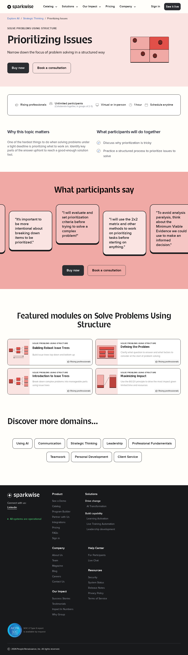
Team (55, 560)
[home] (20, 6)
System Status (96, 582)
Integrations (59, 522)
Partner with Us (61, 517)
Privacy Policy (96, 593)
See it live (172, 6)
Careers (56, 576)
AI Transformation (96, 506)
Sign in (155, 6)
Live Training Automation (101, 524)
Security (92, 577)
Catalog (56, 506)
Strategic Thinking (33, 18)
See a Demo (59, 501)
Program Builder (61, 511)
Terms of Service (97, 598)
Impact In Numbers (62, 609)
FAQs (55, 533)
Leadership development (101, 529)
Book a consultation (51, 68)
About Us (57, 555)
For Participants (97, 555)
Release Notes (96, 587)
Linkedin (12, 507)
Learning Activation (97, 518)
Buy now (18, 68)
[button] (50, 6)
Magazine (57, 565)
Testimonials (59, 603)
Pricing (110, 6)
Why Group (58, 614)
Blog (54, 571)
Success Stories (61, 598)
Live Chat (93, 560)
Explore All (13, 18)
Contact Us (58, 581)
